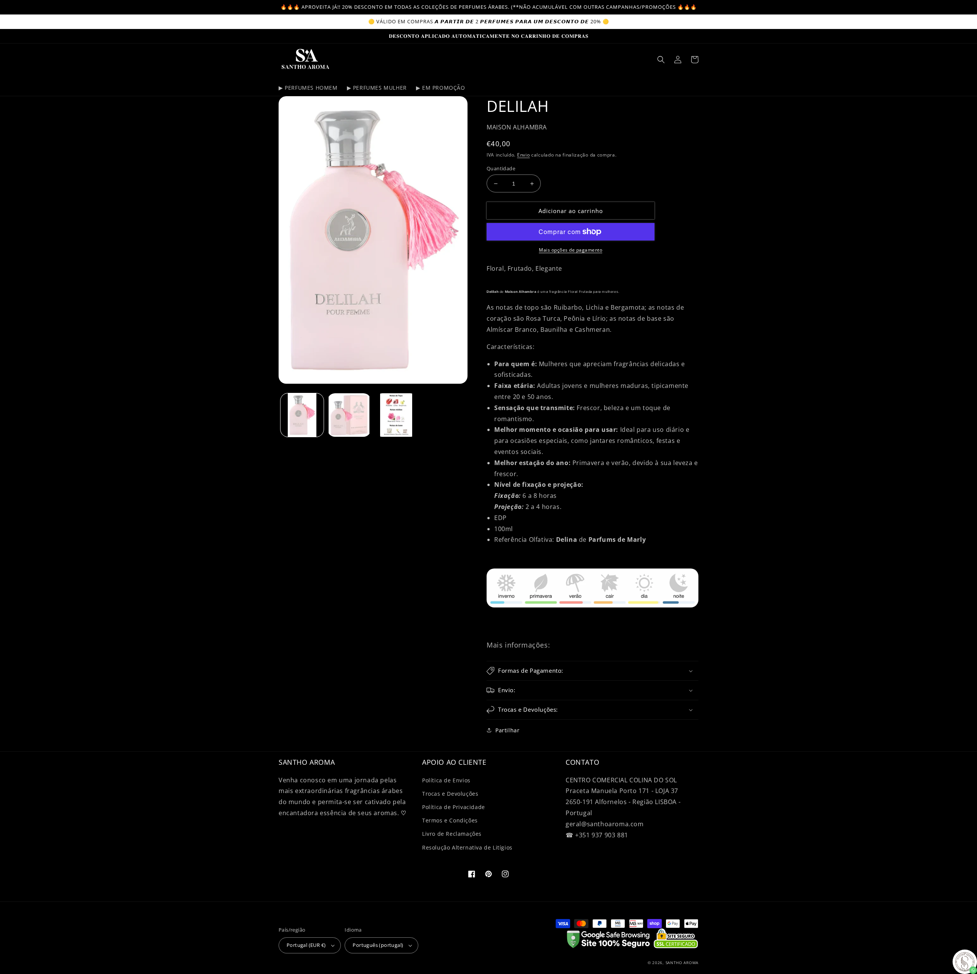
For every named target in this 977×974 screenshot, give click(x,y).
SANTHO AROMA (682, 962)
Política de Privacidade (453, 807)
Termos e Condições (450, 820)
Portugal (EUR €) (306, 945)
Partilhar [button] (507, 730)
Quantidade (501, 168)
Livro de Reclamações (452, 833)
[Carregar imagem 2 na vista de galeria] (349, 414)
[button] (661, 59)
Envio (523, 155)
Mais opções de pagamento (570, 250)
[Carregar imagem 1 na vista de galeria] (302, 414)
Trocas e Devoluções (450, 793)
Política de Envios (446, 780)
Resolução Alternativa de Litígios (467, 847)
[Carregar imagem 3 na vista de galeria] (396, 414)
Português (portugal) (378, 945)
